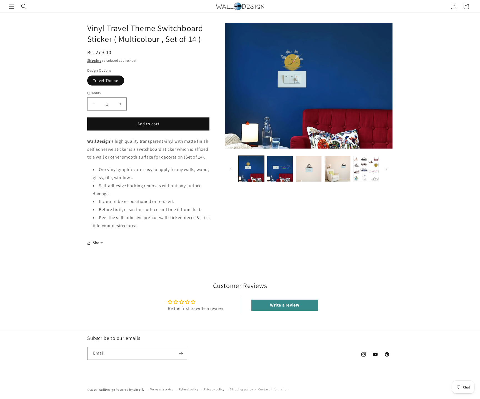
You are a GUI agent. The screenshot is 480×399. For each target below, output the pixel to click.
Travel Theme (105, 80)
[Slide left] (231, 169)
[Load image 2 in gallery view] (280, 169)
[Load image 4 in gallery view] (337, 169)
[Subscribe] (181, 353)
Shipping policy (241, 389)
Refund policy (189, 389)
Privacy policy (214, 389)
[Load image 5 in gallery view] (366, 169)
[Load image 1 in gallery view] (251, 169)
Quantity (94, 93)
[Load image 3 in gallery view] (309, 169)
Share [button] (98, 242)
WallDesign (107, 390)
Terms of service (161, 389)
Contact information (273, 389)
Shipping (94, 60)
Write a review (284, 305)
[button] (12, 6)
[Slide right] (387, 169)
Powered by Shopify (130, 390)
